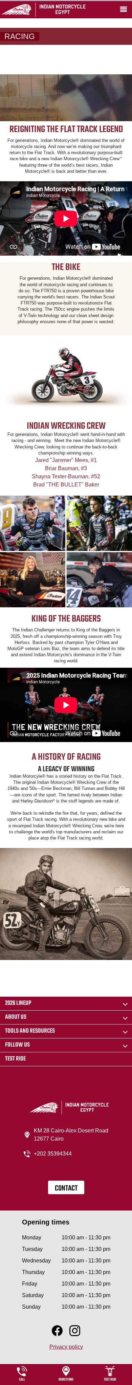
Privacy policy (66, 1347)
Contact (66, 1188)
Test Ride (15, 1059)
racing (19, 36)
